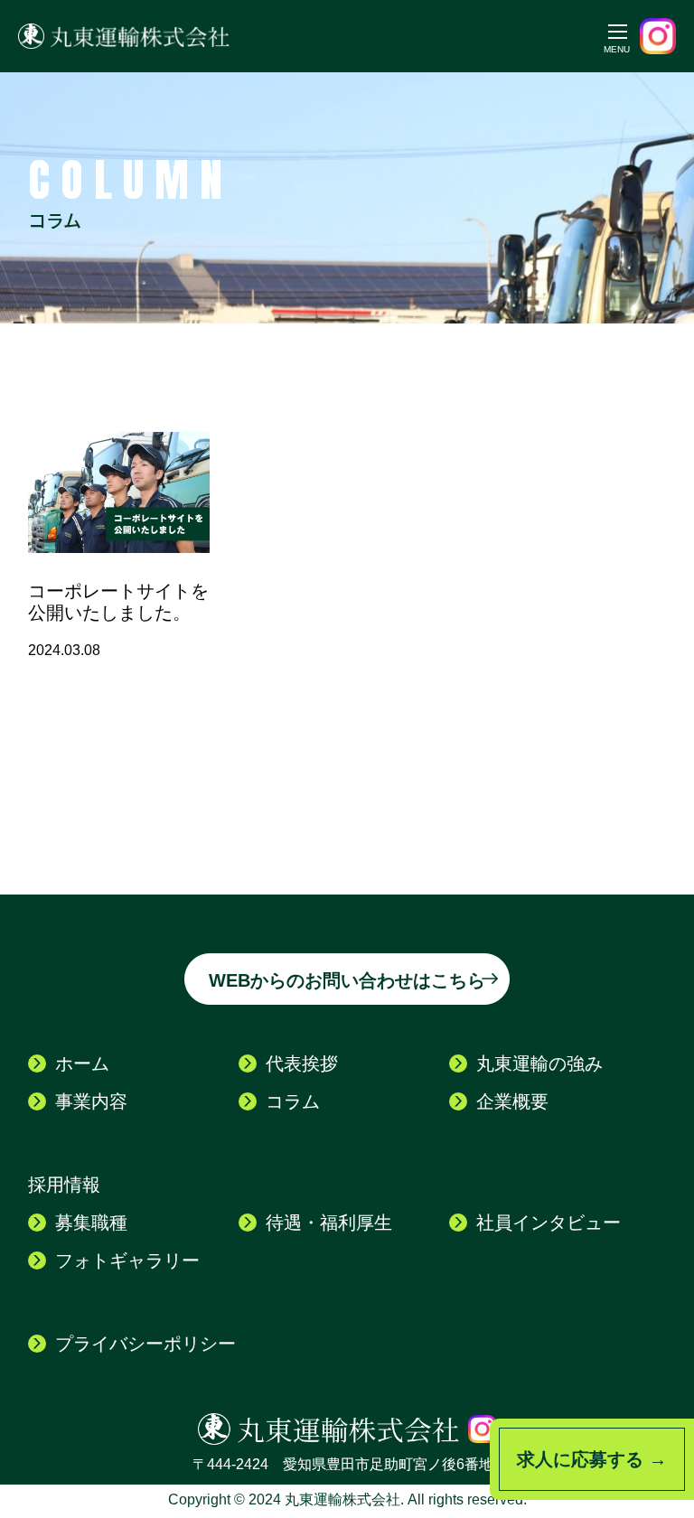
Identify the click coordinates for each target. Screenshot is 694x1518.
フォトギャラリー (127, 1260)
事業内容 (91, 1101)
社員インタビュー (548, 1222)
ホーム (82, 1063)
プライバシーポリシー (145, 1344)
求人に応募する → (592, 1459)
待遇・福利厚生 (329, 1222)
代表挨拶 (302, 1063)
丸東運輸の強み (539, 1063)
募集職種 (91, 1222)
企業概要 (512, 1101)
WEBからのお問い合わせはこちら (347, 980)
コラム (293, 1101)
